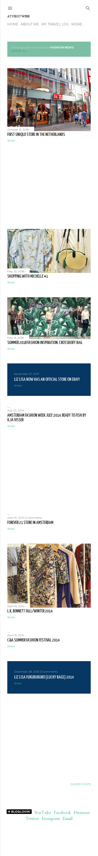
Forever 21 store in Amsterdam (30, 523)
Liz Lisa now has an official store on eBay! (47, 379)
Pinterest (82, 812)
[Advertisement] (49, 186)
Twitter (32, 818)
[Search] (88, 7)
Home (12, 24)
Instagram (51, 818)
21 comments (49, 671)
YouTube (42, 812)
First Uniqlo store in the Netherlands (36, 134)
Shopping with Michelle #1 (27, 276)
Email (67, 818)
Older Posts (80, 784)
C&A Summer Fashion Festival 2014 (33, 640)
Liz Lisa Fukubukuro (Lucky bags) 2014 (44, 677)
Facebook (62, 812)
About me (30, 24)
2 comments (33, 517)
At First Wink (18, 16)
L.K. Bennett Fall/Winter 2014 (29, 611)
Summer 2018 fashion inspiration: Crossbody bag (44, 343)
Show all (19, 51)
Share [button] (11, 140)
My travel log (55, 24)
